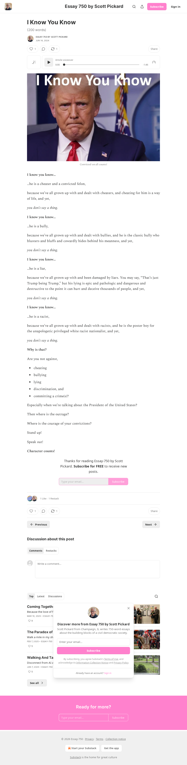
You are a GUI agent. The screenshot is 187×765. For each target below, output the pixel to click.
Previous (41, 524)
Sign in (175, 6)
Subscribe (157, 6)
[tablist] (43, 550)
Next (148, 524)
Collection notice (116, 739)
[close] (128, 608)
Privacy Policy (121, 662)
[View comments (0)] (43, 49)
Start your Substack (83, 748)
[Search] (134, 6)
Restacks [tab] (51, 550)
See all (34, 683)
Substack (75, 757)
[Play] (48, 62)
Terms (99, 739)
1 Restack (54, 498)
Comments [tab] (35, 550)
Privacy (89, 739)
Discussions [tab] (55, 596)
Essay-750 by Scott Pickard (52, 37)
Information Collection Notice (92, 662)
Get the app (111, 748)
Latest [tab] (41, 596)
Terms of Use (111, 659)
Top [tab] (31, 596)
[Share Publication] (142, 6)
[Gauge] (154, 62)
